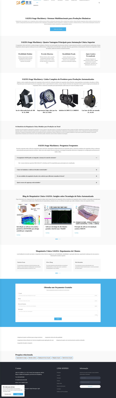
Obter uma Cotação (58, 29)
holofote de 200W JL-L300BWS (69, 110)
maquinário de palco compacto (24, 343)
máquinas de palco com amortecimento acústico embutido (70, 340)
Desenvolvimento (61, 386)
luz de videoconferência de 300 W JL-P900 (25, 111)
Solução (59, 378)
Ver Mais (18, 235)
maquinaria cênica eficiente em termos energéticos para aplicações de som (35, 340)
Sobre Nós (59, 383)
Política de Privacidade (62, 391)
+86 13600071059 (23, 382)
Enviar (58, 318)
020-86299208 (20, 377)
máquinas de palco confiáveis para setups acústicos (29, 337)
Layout (58, 375)
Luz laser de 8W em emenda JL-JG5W (90, 111)
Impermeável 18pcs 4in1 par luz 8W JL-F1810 (47, 111)
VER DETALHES (25, 98)
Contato (35, 5)
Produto (59, 372)
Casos (58, 380)
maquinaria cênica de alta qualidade (53, 337)
